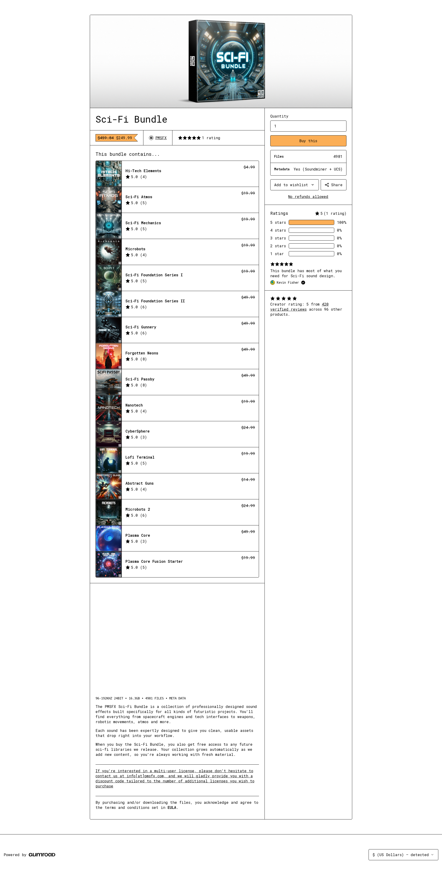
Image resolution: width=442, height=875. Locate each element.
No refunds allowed (308, 196)
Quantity (279, 116)
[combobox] (294, 184)
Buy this (308, 140)
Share (337, 184)
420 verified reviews (299, 307)
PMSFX (161, 137)
